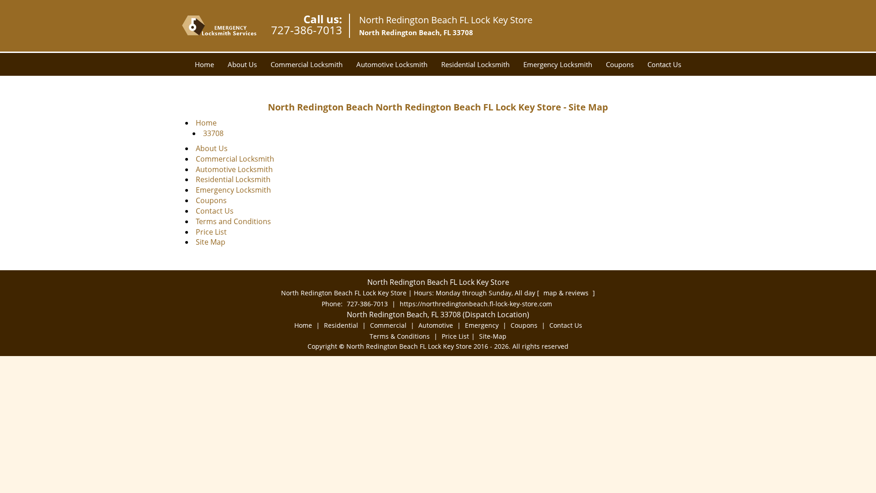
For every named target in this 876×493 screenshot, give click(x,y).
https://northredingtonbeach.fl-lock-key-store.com (476, 303)
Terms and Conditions (233, 221)
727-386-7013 (306, 29)
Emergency (482, 325)
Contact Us (664, 64)
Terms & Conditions (400, 336)
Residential (341, 325)
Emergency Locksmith (557, 64)
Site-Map (492, 336)
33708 (213, 133)
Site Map (210, 242)
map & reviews (566, 292)
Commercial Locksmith (307, 64)
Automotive (435, 325)
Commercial (388, 325)
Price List (211, 232)
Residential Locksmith (475, 64)
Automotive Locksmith (392, 64)
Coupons (620, 64)
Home (204, 64)
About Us (242, 64)
